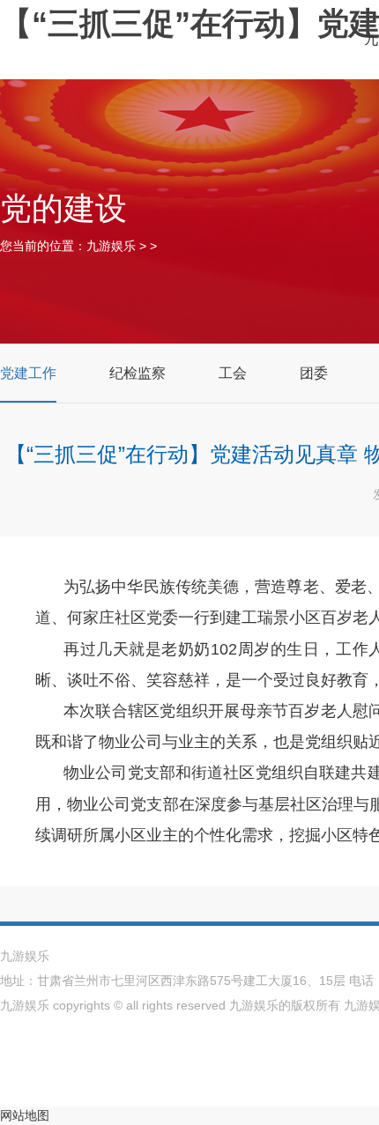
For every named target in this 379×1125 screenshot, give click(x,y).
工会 (233, 373)
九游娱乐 (111, 246)
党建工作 (28, 373)
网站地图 (24, 1115)
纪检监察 (137, 373)
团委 (314, 373)
